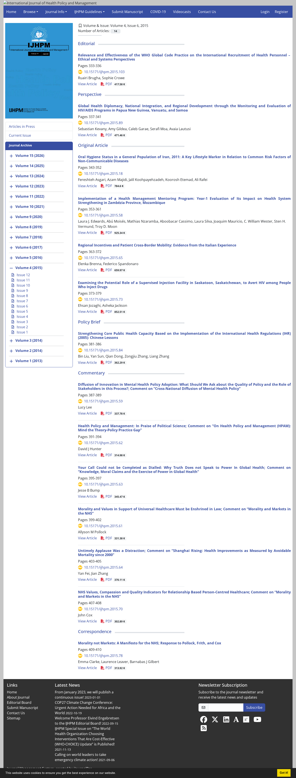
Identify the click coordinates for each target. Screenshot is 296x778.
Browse (29, 11)
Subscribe (254, 707)
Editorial (86, 43)
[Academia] (236, 720)
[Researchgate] (246, 720)
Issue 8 (22, 295)
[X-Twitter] (215, 720)
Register (281, 11)
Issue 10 (23, 285)
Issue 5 (22, 311)
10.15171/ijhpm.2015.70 (103, 609)
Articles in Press (22, 126)
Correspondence (94, 631)
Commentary (91, 373)
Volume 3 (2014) (28, 340)
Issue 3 (22, 321)
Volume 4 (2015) (28, 268)
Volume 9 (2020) (28, 217)
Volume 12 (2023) (29, 186)
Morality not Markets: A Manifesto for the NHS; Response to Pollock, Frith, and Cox (149, 643)
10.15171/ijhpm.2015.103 (104, 71)
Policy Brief (89, 322)
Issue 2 (22, 327)
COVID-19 (158, 11)
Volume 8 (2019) (28, 227)
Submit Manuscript (127, 11)
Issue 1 (22, 332)
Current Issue (20, 135)
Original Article (93, 145)
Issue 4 (22, 316)
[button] (117, 773)
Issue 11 (23, 280)
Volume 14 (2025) (29, 166)
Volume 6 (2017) (28, 247)
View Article (87, 84)
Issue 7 (22, 301)
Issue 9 (22, 290)
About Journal (18, 697)
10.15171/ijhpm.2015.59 (103, 401)
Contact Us (207, 11)
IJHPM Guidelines (88, 11)
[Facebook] (203, 720)
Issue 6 (22, 306)
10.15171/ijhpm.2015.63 (103, 484)
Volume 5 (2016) (28, 257)
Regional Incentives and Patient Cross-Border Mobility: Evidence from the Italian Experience (157, 245)
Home (11, 11)
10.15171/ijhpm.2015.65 (103, 257)
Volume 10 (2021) (29, 206)
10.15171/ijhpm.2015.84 (103, 350)
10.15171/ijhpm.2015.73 (103, 299)
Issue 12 (23, 274)
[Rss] (203, 729)
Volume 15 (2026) (29, 155)
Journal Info (55, 11)
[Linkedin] (226, 720)
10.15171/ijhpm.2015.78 (103, 655)
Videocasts (182, 11)
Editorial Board (19, 702)
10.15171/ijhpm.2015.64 (103, 567)
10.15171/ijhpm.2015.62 (103, 442)
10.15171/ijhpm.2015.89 (103, 122)
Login (265, 11)
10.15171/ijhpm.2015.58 (103, 215)
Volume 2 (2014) (28, 350)
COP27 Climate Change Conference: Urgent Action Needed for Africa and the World (87, 707)
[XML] (151, 25)
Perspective (89, 94)
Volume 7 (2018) (28, 237)
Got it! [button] (284, 772)
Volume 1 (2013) (28, 361)
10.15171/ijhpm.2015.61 (103, 526)
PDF (115, 84)
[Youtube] (257, 720)
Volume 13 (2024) (29, 176)
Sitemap (13, 718)
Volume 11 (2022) (29, 196)
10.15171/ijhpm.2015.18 (103, 173)
